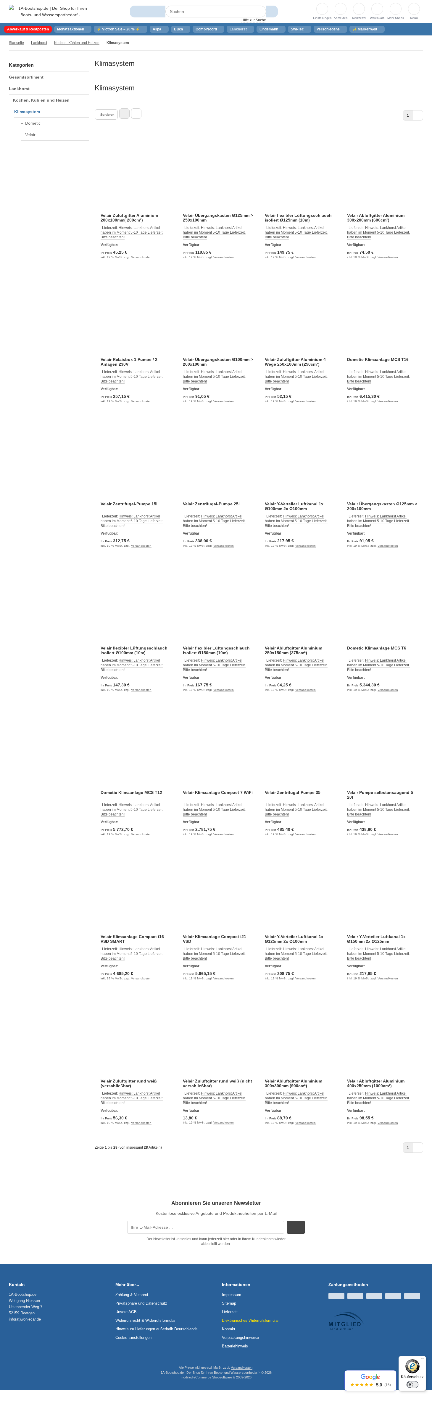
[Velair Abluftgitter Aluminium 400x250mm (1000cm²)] (382, 1039)
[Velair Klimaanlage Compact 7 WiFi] (218, 750)
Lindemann (268, 29)
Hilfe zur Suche (253, 20)
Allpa (157, 29)
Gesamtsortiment (26, 77)
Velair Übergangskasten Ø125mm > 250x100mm (218, 217)
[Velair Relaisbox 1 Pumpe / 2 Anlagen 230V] (136, 318)
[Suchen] (272, 11)
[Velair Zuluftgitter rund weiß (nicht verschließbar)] (218, 1039)
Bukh (178, 29)
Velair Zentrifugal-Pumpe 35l (293, 792)
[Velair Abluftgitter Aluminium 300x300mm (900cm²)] (300, 1039)
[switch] (412, 1384)
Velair (30, 134)
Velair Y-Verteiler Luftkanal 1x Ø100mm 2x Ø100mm (294, 506)
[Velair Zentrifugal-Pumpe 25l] (218, 462)
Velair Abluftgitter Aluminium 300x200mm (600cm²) (375, 217)
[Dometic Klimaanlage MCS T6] (382, 606)
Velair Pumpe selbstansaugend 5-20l (381, 795)
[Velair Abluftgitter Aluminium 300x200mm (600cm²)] (382, 173)
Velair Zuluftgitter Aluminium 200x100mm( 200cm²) (129, 217)
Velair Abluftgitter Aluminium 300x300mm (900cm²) (293, 1083)
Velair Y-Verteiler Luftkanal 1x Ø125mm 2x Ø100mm (294, 939)
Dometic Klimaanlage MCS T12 (131, 792)
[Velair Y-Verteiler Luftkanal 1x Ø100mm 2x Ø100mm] (300, 462)
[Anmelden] (340, 9)
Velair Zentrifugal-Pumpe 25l (211, 504)
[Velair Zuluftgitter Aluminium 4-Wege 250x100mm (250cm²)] (300, 318)
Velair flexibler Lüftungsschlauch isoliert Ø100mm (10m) (134, 650)
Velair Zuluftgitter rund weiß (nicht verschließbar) (217, 1083)
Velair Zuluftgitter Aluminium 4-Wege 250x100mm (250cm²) (296, 362)
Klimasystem (27, 111)
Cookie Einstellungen (133, 1337)
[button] (414, 9)
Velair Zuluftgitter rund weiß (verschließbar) (129, 1083)
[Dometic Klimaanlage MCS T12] (136, 750)
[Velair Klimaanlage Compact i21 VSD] (218, 895)
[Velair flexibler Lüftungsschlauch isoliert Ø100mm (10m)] (136, 606)
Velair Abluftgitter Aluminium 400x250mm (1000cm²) (375, 1083)
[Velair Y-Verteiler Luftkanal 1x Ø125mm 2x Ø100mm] (300, 895)
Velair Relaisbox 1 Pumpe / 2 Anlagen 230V (129, 362)
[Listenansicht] (136, 113)
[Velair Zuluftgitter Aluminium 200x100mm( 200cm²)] (136, 173)
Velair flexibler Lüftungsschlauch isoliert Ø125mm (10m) (298, 217)
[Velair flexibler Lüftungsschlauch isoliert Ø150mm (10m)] (218, 606)
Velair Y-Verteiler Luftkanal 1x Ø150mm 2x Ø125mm (376, 939)
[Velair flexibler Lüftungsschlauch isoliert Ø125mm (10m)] (300, 173)
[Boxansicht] (124, 113)
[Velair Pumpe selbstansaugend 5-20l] (382, 750)
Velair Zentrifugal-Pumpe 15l (129, 504)
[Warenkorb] (377, 9)
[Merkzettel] (359, 9)
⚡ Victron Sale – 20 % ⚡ (118, 29)
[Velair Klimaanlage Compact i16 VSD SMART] (136, 895)
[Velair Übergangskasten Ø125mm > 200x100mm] (382, 462)
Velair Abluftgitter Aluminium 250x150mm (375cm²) (293, 650)
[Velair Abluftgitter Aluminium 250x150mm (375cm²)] (300, 606)
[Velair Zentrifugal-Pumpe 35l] (300, 750)
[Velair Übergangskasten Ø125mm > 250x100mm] (218, 173)
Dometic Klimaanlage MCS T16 (378, 359)
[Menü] (422, 1359)
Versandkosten (141, 257)
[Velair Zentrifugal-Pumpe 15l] (136, 462)
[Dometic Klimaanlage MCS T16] (382, 318)
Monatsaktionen (70, 29)
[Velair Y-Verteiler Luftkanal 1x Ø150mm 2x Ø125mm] (382, 895)
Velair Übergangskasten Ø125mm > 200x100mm (382, 506)
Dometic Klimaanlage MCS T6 (376, 648)
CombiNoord (206, 29)
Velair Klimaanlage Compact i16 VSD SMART (132, 939)
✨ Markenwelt (364, 29)
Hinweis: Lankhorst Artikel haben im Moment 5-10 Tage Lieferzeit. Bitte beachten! (132, 232)
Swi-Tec (297, 29)
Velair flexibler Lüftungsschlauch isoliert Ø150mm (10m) (216, 650)
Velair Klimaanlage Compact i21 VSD (214, 939)
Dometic (33, 123)
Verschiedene (328, 29)
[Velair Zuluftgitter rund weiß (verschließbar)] (136, 1039)
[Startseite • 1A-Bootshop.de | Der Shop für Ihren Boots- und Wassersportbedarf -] (50, 14)
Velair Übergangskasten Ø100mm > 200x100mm (218, 362)
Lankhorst (238, 29)
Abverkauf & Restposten (28, 29)
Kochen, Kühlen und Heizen (41, 100)
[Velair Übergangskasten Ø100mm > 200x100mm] (218, 318)
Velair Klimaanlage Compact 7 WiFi (218, 792)
